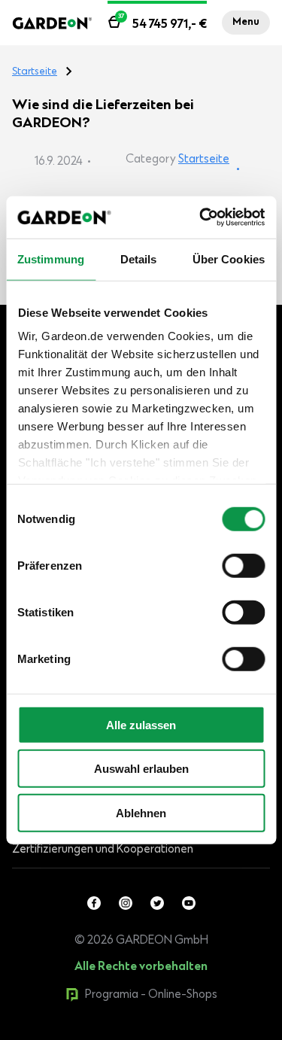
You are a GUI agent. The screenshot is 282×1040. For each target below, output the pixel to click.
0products (115, 1032)
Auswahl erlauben (141, 768)
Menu (245, 23)
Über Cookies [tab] (229, 258)
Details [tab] (138, 258)
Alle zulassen (141, 724)
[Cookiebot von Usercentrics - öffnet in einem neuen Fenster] (201, 217)
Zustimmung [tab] (50, 258)
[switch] (243, 565)
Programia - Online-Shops (151, 995)
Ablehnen (141, 812)
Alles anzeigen (77, 1032)
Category (151, 159)
